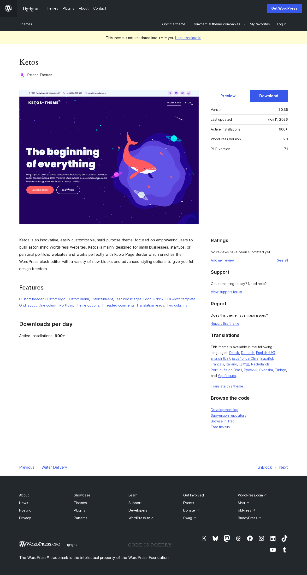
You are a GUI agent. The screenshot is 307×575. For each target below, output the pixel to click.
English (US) (220, 358)
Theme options (87, 305)
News (23, 503)
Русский (250, 370)
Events (188, 503)
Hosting (25, 510)
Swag (189, 518)
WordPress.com (252, 495)
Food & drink (153, 299)
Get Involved (193, 495)
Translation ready (150, 305)
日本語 (244, 364)
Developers (138, 510)
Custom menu (78, 299)
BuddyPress (249, 518)
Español (266, 358)
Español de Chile (245, 358)
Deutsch (247, 353)
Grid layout (28, 305)
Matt (243, 503)
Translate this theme (227, 386)
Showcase (82, 495)
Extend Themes (40, 75)
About (24, 495)
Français (217, 364)
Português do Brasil (226, 370)
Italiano (231, 364)
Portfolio (66, 305)
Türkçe (280, 370)
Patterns (80, 518)
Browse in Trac (223, 421)
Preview (228, 95)
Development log (224, 410)
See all (282, 260)
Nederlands (260, 364)
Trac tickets (220, 427)
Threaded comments (118, 305)
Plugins (79, 510)
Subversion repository (228, 415)
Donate (191, 510)
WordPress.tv (141, 518)
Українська (227, 376)
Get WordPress (284, 8)
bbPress (246, 510)
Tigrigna (71, 545)
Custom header (31, 299)
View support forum (226, 292)
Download (268, 95)
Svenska (266, 370)
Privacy (25, 518)
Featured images (128, 299)
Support (135, 503)
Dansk (234, 353)
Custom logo (55, 299)
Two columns (176, 305)
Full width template (180, 299)
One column (48, 305)
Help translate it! (188, 38)
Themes (25, 24)
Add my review (223, 260)
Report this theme (225, 323)
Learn (133, 495)
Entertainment (102, 299)
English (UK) (265, 353)
